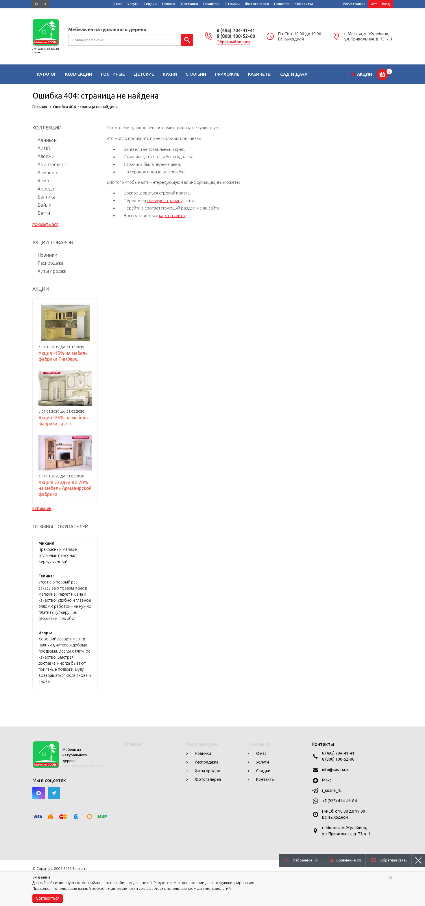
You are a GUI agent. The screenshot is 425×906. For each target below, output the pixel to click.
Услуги (132, 4)
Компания (258, 744)
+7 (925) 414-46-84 (339, 800)
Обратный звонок (233, 42)
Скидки (150, 4)
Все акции (41, 509)
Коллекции (78, 74)
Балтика (46, 196)
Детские (144, 74)
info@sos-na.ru (336, 769)
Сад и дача (293, 74)
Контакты (304, 4)
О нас (117, 4)
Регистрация (354, 4)
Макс (327, 780)
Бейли (44, 204)
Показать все (45, 225)
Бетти (44, 213)
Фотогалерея (257, 4)
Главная (134, 744)
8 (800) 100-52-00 (236, 36)
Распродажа (50, 263)
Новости (281, 4)
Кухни (170, 74)
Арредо (46, 188)
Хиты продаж (52, 271)
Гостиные (113, 74)
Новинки (47, 254)
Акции (364, 74)
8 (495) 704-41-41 (236, 30)
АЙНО (44, 148)
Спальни (196, 74)
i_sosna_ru (331, 790)
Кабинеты (259, 74)
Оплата (168, 4)
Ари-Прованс (52, 164)
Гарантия (211, 4)
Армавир (47, 172)
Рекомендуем (202, 744)
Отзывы (232, 4)
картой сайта (172, 215)
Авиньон (47, 140)
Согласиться (47, 898)
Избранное (305, 860)
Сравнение (348, 860)
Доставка (189, 4)
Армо (43, 180)
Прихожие (227, 74)
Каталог (46, 74)
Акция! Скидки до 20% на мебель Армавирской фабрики (65, 488)
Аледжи (46, 156)
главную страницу (164, 200)
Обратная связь (393, 860)
